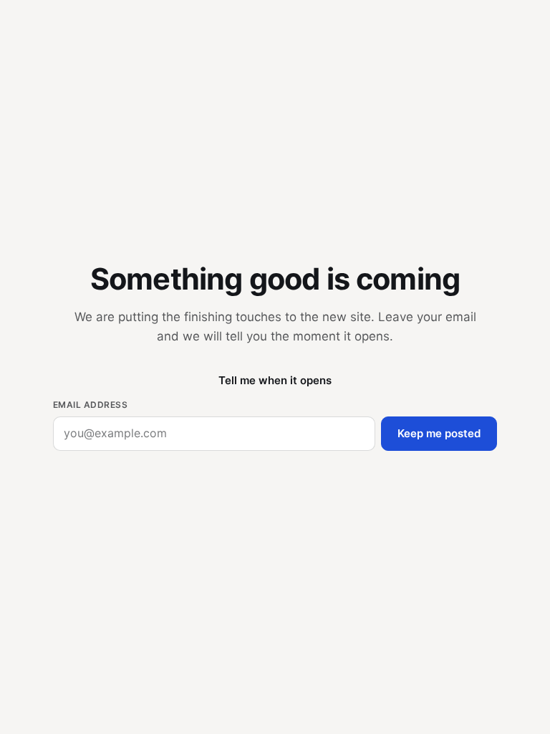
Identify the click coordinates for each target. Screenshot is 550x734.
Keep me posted (439, 433)
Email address (90, 404)
